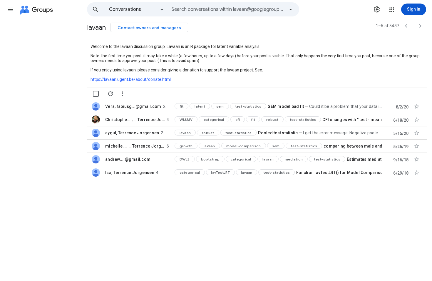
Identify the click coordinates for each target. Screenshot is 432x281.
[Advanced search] (290, 9)
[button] (11, 9)
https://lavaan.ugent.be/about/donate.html (131, 79)
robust (272, 119)
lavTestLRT (220, 172)
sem (220, 106)
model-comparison (243, 146)
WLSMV (186, 119)
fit (182, 106)
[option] (136, 9)
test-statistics (248, 106)
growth (186, 146)
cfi (237, 119)
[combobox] (228, 9)
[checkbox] (96, 94)
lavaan (185, 133)
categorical (214, 119)
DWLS (185, 159)
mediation (294, 159)
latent (200, 106)
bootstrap (210, 159)
